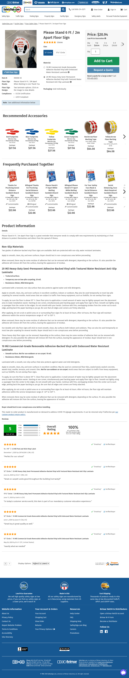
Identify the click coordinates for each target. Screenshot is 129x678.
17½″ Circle (60, 53)
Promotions (74, 633)
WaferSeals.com (107, 666)
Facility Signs (18, 24)
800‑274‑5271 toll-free (37, 660)
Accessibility (7, 633)
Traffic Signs (20, 16)
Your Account (40, 613)
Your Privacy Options (43, 629)
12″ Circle (48, 53)
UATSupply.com (95, 666)
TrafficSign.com (83, 664)
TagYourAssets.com (84, 666)
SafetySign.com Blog (78, 625)
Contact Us (6, 621)
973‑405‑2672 (92, 78)
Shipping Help (75, 621)
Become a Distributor (108, 621)
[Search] (63, 9)
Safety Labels (96, 16)
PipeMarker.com (102, 664)
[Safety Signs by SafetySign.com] (10, 12)
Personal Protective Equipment (116, 16)
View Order (39, 621)
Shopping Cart (40, 617)
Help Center (75, 613)
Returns (38, 625)
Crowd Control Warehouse (104, 662)
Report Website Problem (12, 625)
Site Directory (7, 637)
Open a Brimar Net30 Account (112, 613)
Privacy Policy (7, 617)
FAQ (71, 617)
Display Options (24, 563)
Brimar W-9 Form (107, 617)
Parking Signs (34, 16)
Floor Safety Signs (31, 24)
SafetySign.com (7, 24)
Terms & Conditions (10, 629)
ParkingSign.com (93, 664)
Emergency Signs (80, 16)
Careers (73, 629)
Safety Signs (6, 16)
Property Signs (49, 16)
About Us (5, 613)
